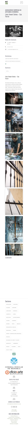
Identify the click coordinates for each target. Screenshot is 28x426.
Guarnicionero (16, 317)
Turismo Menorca (14, 415)
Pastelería (8, 330)
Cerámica (15, 310)
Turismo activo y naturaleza (14, 417)
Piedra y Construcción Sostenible (13, 333)
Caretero (14, 307)
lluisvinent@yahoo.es (13, 49)
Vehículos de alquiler (14, 423)
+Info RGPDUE (14, 411)
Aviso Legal (14, 409)
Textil (19, 346)
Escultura (8, 317)
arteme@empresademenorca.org (14, 403)
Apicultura (8, 304)
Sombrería (15, 343)
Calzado (8, 307)
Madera (8, 323)
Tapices (7, 346)
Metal (13, 323)
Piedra (14, 330)
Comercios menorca (14, 419)
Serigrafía (8, 343)
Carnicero (8, 310)
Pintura (8, 336)
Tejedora (14, 346)
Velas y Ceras (9, 349)
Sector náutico (14, 421)
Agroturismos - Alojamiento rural (14, 418)
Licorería (14, 320)
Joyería (8, 320)
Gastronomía (14, 422)
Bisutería (15, 304)
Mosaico (19, 323)
